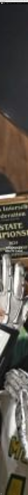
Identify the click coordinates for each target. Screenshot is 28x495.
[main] (14, 250)
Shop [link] (14, 3)
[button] (27, 3)
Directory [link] (10, 3)
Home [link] (7, 3)
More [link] (24, 3)
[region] (14, 1)
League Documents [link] (19, 3)
